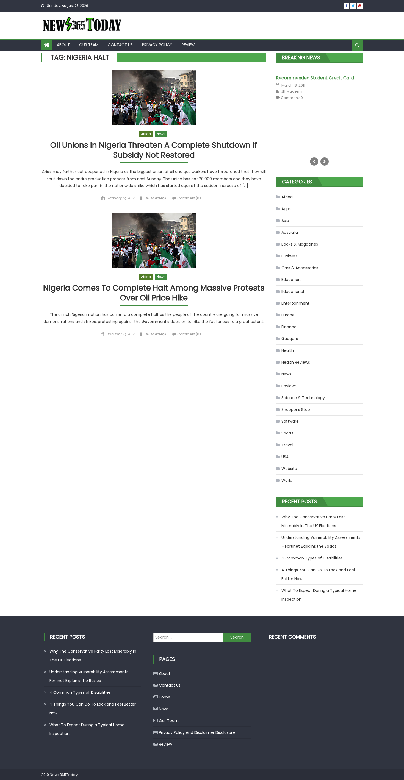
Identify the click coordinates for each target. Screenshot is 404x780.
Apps (286, 208)
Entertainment (295, 303)
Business (289, 256)
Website (289, 468)
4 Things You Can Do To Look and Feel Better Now (318, 574)
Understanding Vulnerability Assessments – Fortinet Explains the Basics (320, 542)
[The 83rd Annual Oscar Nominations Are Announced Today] (291, 111)
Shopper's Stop (295, 409)
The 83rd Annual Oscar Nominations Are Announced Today (333, 79)
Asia (285, 220)
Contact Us (120, 45)
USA (285, 456)
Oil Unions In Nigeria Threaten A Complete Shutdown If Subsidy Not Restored (153, 150)
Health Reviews (295, 362)
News (161, 134)
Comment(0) (189, 198)
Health (287, 350)
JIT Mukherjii (155, 198)
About (63, 45)
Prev (314, 161)
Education (291, 279)
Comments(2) (326, 105)
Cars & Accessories (299, 268)
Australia (289, 232)
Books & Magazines (299, 244)
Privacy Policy (157, 45)
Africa (146, 134)
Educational (292, 291)
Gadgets (289, 338)
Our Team (88, 45)
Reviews (289, 386)
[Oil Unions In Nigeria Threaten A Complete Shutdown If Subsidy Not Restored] (153, 97)
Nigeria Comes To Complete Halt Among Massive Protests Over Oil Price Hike (153, 293)
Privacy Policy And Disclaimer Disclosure (197, 732)
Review (188, 45)
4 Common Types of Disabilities (312, 558)
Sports (287, 433)
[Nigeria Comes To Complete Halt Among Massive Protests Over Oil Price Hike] (153, 240)
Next (324, 161)
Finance (289, 327)
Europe (288, 315)
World (286, 480)
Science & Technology (303, 397)
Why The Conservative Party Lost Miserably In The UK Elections (313, 521)
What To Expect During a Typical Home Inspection (318, 595)
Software (290, 421)
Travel (287, 445)
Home (164, 697)
